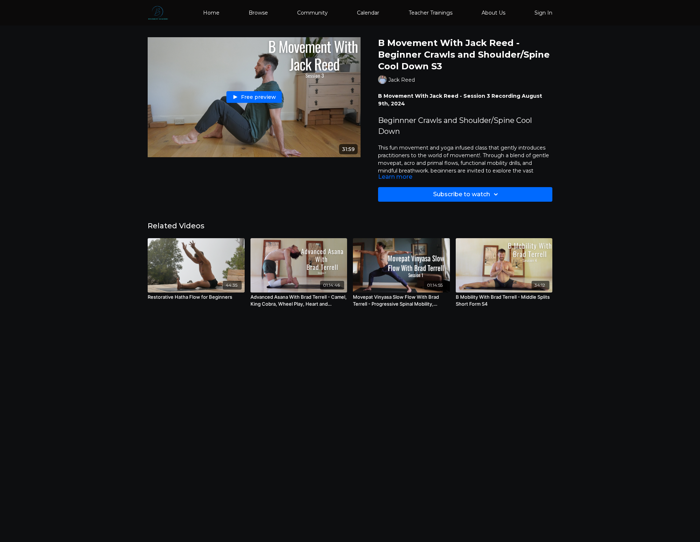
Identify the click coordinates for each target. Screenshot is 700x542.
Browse (258, 12)
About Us (493, 12)
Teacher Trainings (430, 12)
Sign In (543, 12)
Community (312, 12)
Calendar (368, 12)
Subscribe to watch (461, 194)
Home (211, 12)
